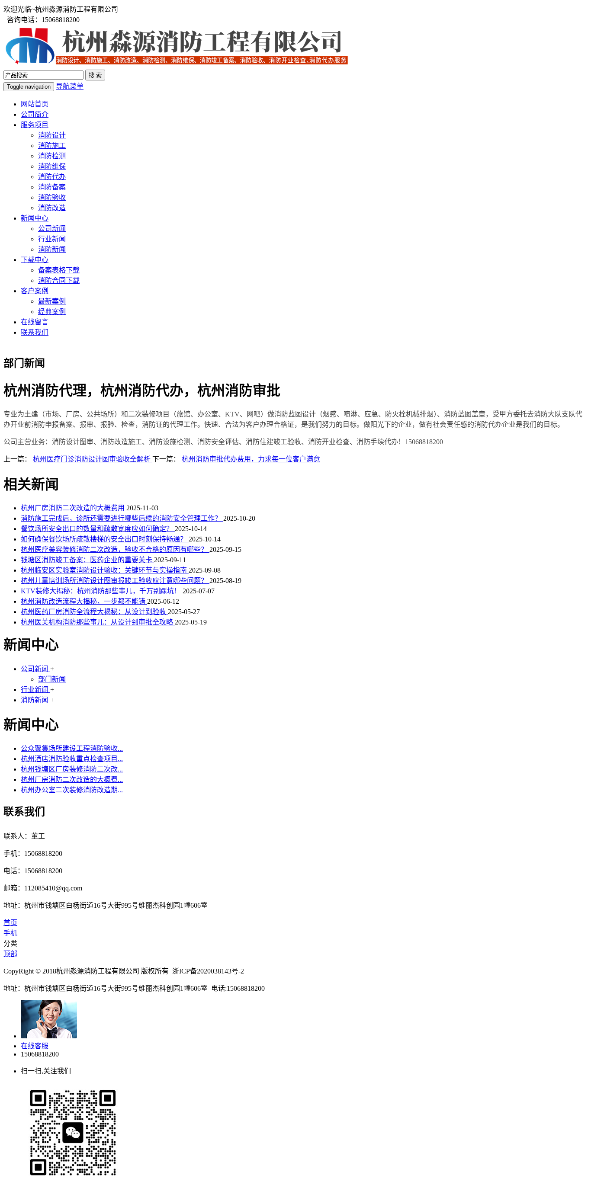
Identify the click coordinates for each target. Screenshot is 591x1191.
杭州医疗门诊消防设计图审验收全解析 (92, 459)
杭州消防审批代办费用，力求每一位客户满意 (251, 459)
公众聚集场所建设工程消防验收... (72, 748)
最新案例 (52, 301)
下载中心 (34, 259)
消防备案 (52, 187)
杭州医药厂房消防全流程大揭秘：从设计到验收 (94, 611)
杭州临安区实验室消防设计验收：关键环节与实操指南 (105, 570)
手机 (10, 933)
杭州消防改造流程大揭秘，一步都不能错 (84, 601)
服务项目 (34, 124)
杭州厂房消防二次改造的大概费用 (73, 508)
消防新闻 (52, 249)
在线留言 (34, 322)
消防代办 (52, 176)
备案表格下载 (59, 270)
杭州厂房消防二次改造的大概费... (72, 779)
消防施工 (52, 145)
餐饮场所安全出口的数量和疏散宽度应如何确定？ (98, 528)
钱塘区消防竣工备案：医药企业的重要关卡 (87, 559)
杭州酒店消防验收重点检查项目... (72, 758)
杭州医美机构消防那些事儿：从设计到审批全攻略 (98, 622)
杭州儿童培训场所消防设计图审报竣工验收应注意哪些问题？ (115, 580)
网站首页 (34, 104)
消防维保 (52, 166)
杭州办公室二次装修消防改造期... (72, 790)
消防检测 (52, 156)
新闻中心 (34, 218)
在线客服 (34, 1046)
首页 (10, 922)
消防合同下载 (59, 280)
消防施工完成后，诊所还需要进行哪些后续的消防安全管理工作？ (122, 518)
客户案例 (34, 291)
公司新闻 (52, 228)
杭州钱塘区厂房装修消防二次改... (72, 769)
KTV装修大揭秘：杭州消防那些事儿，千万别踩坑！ (102, 591)
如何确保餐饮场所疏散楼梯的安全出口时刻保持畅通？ (105, 539)
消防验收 (52, 197)
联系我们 (34, 332)
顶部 (10, 953)
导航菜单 (70, 86)
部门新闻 (52, 679)
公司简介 (34, 114)
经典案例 (52, 311)
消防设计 (52, 135)
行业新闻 (52, 239)
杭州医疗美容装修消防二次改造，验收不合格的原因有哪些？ (115, 549)
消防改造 (52, 207)
